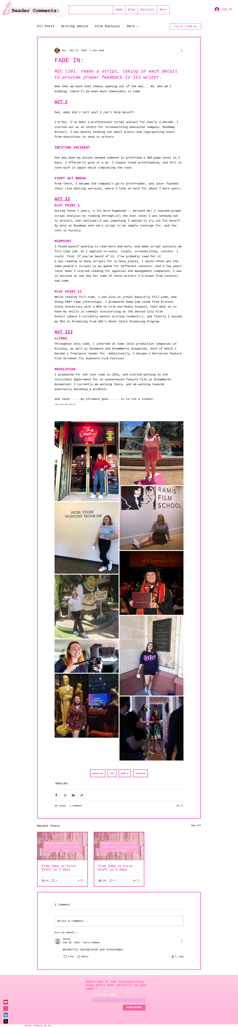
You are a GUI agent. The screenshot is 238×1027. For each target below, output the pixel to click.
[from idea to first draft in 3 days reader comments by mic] (62, 846)
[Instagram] (5, 1008)
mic (112, 773)
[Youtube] (5, 1002)
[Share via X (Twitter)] (64, 795)
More (131, 26)
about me (98, 773)
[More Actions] (181, 941)
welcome (140, 773)
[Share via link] (81, 795)
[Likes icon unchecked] (65, 957)
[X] (5, 1021)
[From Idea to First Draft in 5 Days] (119, 846)
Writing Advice (74, 26)
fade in (125, 773)
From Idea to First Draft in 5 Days (115, 867)
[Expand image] (87, 461)
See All (196, 825)
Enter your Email (104, 995)
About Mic (61, 783)
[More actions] (181, 50)
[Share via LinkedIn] (73, 795)
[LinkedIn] (5, 1015)
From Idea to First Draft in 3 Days (59, 867)
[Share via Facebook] (56, 795)
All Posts (45, 26)
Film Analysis (107, 26)
